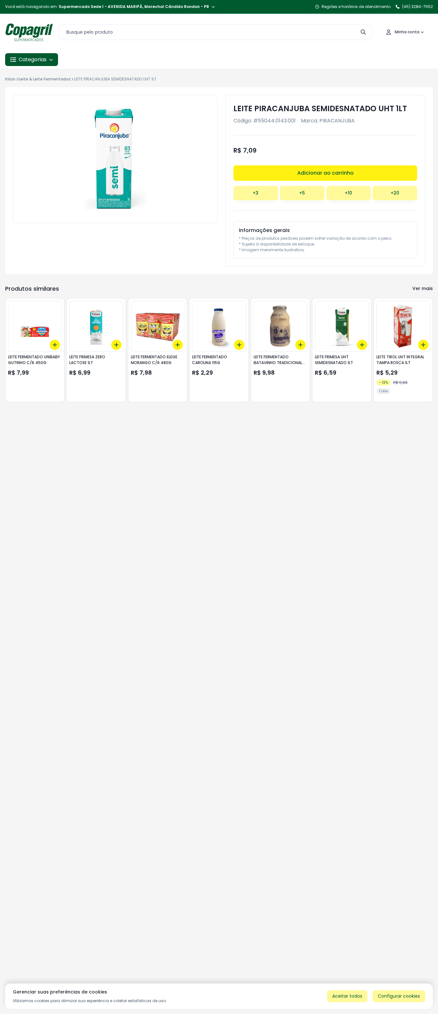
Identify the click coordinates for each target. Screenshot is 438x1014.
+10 (348, 193)
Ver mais (422, 288)
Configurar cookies (399, 996)
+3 (255, 193)
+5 (302, 193)
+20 (395, 193)
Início (10, 79)
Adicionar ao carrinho (325, 173)
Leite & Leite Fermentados (45, 79)
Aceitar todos (347, 996)
